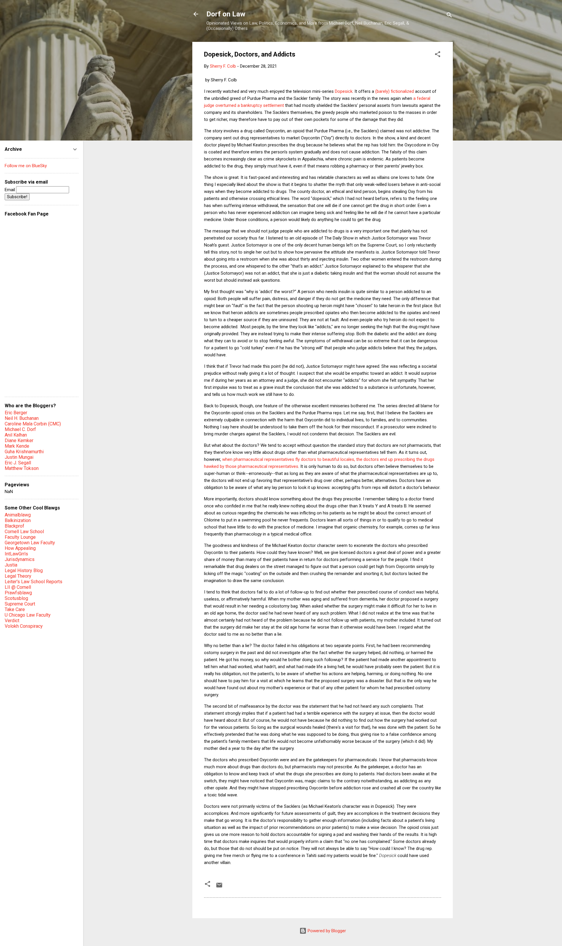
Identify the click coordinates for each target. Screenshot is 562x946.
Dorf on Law (225, 14)
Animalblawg (18, 515)
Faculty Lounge (20, 537)
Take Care (15, 609)
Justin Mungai (19, 457)
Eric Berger (16, 412)
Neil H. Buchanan (22, 418)
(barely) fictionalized (394, 91)
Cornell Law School (24, 531)
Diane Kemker (19, 440)
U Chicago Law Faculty (28, 615)
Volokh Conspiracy (24, 626)
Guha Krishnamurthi (24, 451)
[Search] (449, 16)
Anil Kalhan (16, 435)
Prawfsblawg (18, 593)
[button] (437, 55)
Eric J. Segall (18, 463)
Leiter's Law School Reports (33, 581)
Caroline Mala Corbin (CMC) (33, 424)
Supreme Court (20, 604)
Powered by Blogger (326, 930)
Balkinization (18, 520)
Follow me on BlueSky (26, 165)
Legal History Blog (24, 570)
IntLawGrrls (16, 554)
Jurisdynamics (20, 559)
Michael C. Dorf (20, 429)
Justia (11, 565)
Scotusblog (16, 598)
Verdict (12, 620)
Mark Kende (17, 446)
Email (10, 189)
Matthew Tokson (22, 468)
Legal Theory (18, 576)
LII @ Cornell (18, 587)
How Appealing (20, 548)
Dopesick (343, 91)
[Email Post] (219, 887)
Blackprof (14, 526)
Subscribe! (17, 196)
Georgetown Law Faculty (30, 542)
